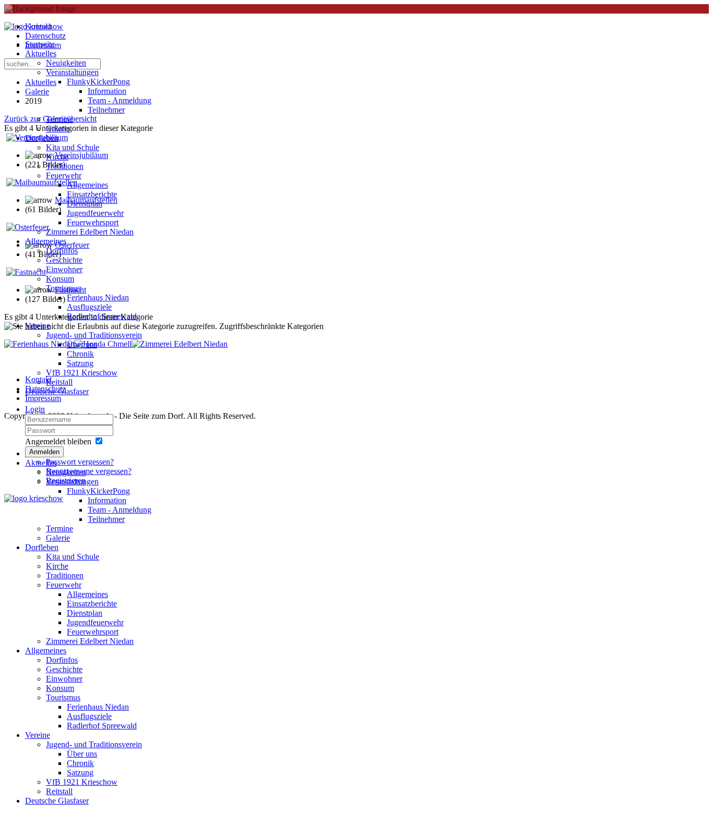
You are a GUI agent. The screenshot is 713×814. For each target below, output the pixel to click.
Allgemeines (87, 184)
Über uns (82, 344)
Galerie (58, 128)
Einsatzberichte (92, 194)
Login (35, 409)
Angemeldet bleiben (58, 441)
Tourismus (63, 288)
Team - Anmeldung (119, 100)
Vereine (37, 325)
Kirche (57, 156)
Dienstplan (84, 203)
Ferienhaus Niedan (98, 297)
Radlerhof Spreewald (102, 316)
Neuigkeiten (66, 62)
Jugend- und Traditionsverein (94, 335)
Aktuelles (40, 53)
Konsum (60, 278)
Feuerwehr (63, 175)
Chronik (80, 353)
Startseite (40, 44)
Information (107, 91)
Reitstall (59, 382)
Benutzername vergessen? (89, 471)
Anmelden (44, 452)
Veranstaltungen (72, 72)
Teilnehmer (106, 109)
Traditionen (65, 166)
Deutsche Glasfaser (57, 391)
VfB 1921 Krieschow (81, 372)
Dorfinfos (62, 250)
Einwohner (64, 269)
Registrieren (66, 480)
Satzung (80, 363)
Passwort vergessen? (80, 461)
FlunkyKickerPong (98, 81)
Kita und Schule (72, 147)
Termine (59, 119)
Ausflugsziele (89, 306)
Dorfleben (41, 137)
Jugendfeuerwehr (95, 213)
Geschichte (64, 260)
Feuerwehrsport (92, 222)
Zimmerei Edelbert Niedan (90, 231)
